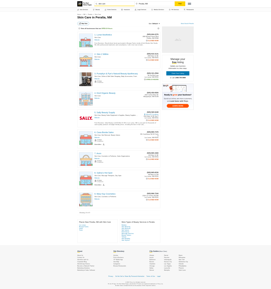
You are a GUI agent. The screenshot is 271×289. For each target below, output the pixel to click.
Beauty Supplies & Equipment (134, 115)
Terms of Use (150, 276)
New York (182, 259)
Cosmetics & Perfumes (109, 156)
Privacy (110, 276)
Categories (116, 264)
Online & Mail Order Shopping (111, 76)
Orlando (181, 264)
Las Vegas (167, 264)
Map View (84, 23)
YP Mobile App (118, 259)
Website (97, 40)
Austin (151, 257)
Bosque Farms (84, 227)
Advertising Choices (83, 264)
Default (155, 23)
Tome (81, 230)
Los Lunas (82, 225)
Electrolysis (125, 232)
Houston (166, 257)
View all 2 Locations (152, 114)
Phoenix (181, 268)
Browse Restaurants (119, 266)
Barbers (124, 225)
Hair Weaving (126, 227)
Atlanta (151, 255)
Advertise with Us (82, 259)
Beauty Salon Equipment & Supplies (113, 115)
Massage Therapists (108, 175)
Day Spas (118, 175)
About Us (80, 255)
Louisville (167, 268)
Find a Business (118, 257)
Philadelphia (182, 266)
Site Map (116, 261)
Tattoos (124, 237)
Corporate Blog (82, 261)
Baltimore (152, 259)
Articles (115, 255)
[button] (189, 4)
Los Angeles (168, 266)
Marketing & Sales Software (86, 270)
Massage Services (128, 233)
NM (84, 14)
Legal (158, 276)
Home (79, 14)
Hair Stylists (126, 240)
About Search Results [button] (187, 23)
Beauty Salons (115, 135)
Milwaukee (182, 257)
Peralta (90, 14)
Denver (151, 270)
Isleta (81, 228)
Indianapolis (168, 259)
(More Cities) (163, 251)
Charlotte (152, 264)
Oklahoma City (183, 261)
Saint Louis (182, 270)
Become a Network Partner (85, 266)
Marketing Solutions (83, 268)
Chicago (152, 266)
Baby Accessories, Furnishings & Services (134, 76)
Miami (181, 255)
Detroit (166, 255)
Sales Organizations (123, 156)
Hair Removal (106, 135)
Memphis (167, 270)
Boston (151, 261)
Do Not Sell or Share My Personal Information (129, 276)
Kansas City (168, 261)
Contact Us (80, 257)
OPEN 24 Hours (106, 28)
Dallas (151, 268)
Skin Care (97, 37)
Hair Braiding (126, 238)
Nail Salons (125, 230)
